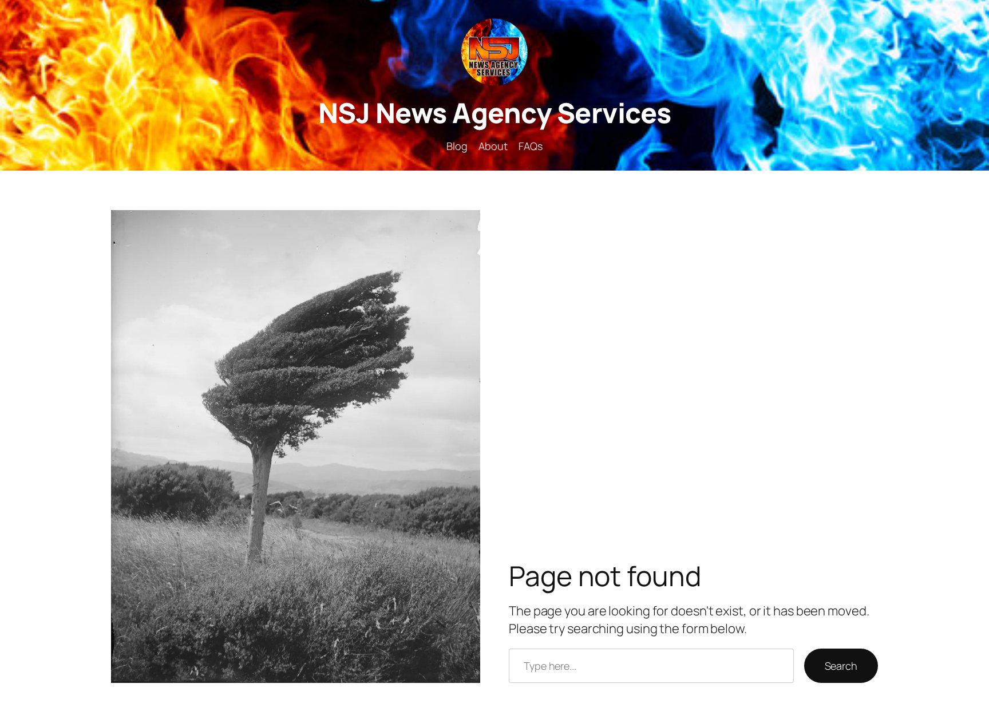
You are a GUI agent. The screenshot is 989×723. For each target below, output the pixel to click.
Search (841, 666)
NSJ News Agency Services (494, 112)
